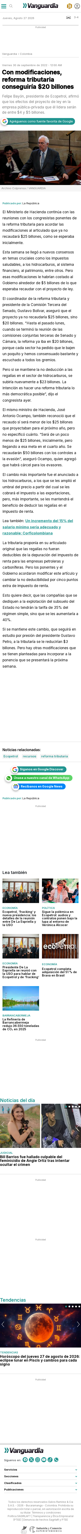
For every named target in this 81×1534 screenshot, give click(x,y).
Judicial (6, 1152)
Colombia (26, 53)
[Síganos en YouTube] (43, 1459)
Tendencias (9, 1352)
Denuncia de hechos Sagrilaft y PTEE (45, 1519)
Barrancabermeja (16, 1015)
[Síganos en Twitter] (31, 1459)
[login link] (77, 6)
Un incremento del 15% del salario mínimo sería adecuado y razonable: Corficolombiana (37, 527)
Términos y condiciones (46, 1512)
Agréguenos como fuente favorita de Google (41, 121)
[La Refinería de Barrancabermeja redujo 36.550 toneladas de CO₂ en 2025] (20, 998)
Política (48, 908)
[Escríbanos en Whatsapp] (56, 1459)
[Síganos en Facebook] (25, 1459)
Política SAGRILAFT (19, 1516)
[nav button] (3, 6)
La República (30, 203)
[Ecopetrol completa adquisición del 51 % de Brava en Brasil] (60, 946)
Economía (10, 908)
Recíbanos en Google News (42, 786)
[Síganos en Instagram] (37, 1459)
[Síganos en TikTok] (50, 1459)
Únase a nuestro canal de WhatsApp (41, 778)
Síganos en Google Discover (41, 769)
